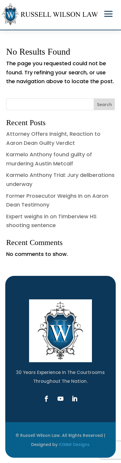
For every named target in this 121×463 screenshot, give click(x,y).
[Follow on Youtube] (60, 399)
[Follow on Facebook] (46, 399)
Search (104, 105)
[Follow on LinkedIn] (74, 399)
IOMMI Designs (74, 444)
